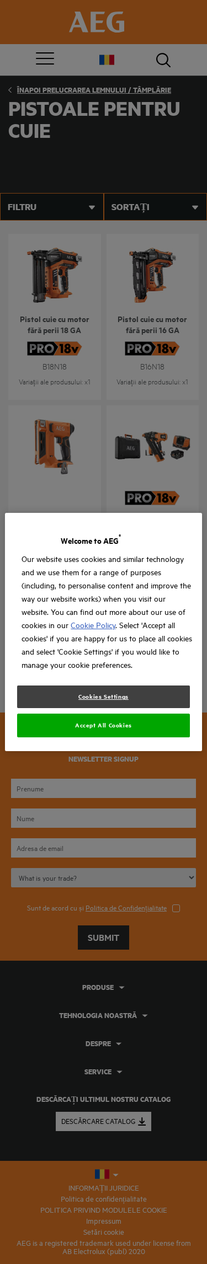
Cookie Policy (93, 625)
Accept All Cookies (103, 725)
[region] (103, 632)
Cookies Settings (103, 696)
